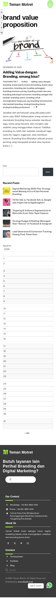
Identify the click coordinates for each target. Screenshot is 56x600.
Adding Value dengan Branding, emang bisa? (21, 74)
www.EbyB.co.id (25, 582)
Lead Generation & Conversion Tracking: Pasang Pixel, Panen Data (32, 233)
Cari (5, 165)
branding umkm (18, 97)
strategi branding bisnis (34, 104)
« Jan (27, 433)
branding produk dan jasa (39, 91)
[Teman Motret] (18, 5)
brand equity (17, 85)
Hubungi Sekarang (21, 479)
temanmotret (10, 82)
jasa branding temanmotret (39, 101)
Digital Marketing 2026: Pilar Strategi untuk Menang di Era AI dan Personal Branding (31, 191)
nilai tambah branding (13, 104)
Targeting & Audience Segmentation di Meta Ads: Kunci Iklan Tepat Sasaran (31, 211)
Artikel (24, 81)
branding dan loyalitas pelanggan (29, 88)
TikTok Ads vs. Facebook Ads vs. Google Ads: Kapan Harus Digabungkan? (31, 201)
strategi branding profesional (16, 107)
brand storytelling (32, 85)
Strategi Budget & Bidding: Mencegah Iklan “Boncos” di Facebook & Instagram (32, 222)
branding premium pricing (15, 91)
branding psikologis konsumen (17, 94)
